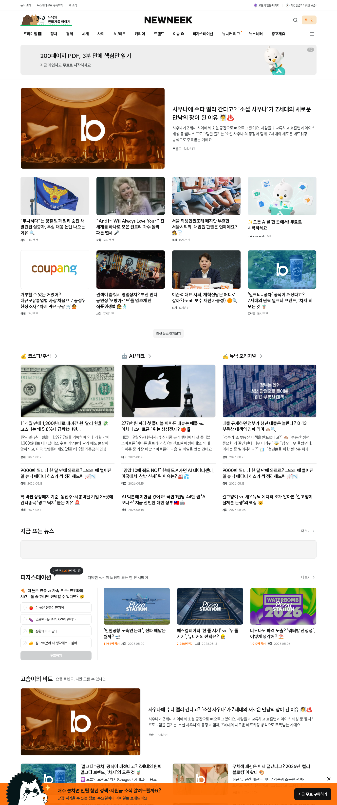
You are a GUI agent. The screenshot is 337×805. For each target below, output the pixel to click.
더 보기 (306, 531)
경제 (69, 33)
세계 (85, 33)
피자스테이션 (203, 33)
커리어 (140, 33)
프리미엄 (30, 33)
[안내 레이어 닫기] (328, 778)
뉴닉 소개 (25, 5)
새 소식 (73, 5)
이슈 (176, 33)
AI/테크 (119, 33)
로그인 (309, 20)
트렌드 (159, 33)
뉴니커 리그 (231, 33)
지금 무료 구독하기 (312, 794)
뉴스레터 (255, 33)
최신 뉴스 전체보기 (168, 333)
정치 (53, 33)
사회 (100, 33)
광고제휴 (278, 33)
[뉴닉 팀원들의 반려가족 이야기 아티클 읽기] (46, 20)
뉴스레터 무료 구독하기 (50, 5)
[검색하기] (295, 20)
